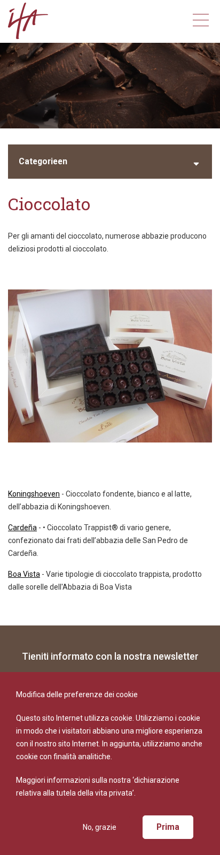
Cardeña (22, 527)
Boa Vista (24, 574)
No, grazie (99, 827)
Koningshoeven (34, 494)
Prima (167, 827)
